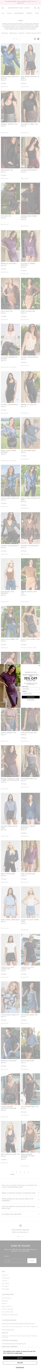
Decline (20, 1362)
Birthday (25, 691)
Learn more (18, 1353)
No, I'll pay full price (31, 699)
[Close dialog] (39, 665)
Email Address (25, 686)
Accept (20, 1358)
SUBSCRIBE (30, 697)
